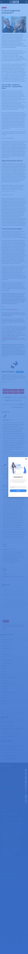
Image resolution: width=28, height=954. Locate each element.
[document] (14, 477)
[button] (26, 458)
